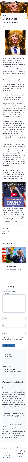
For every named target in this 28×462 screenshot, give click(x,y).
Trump (4, 15)
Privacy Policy (20, 451)
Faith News (8, 354)
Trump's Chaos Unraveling (13, 371)
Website (5, 333)
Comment (6, 293)
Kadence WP (7, 457)
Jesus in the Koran (5, 231)
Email (5, 326)
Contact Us (20, 448)
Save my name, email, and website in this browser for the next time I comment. (14, 339)
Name (5, 318)
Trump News (8, 356)
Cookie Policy (20, 453)
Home (6, 352)
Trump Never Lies (10, 266)
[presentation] (14, 255)
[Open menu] (24, 3)
